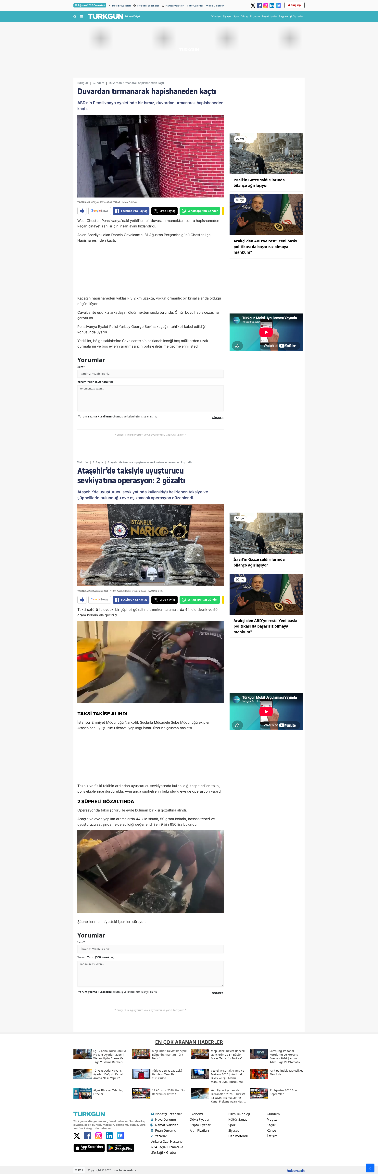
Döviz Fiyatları (200, 1119)
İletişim (272, 1136)
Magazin (273, 1119)
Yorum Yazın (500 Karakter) (95, 382)
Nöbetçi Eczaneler (148, 6)
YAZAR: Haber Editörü (125, 202)
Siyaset (233, 1130)
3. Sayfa (98, 462)
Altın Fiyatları (199, 1130)
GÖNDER (217, 418)
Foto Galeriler (195, 6)
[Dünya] (266, 153)
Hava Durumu (165, 1119)
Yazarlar (161, 1136)
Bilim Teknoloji (239, 1114)
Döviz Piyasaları (121, 6)
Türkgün (82, 83)
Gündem (98, 83)
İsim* (81, 367)
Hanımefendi (238, 1136)
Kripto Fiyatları (200, 1125)
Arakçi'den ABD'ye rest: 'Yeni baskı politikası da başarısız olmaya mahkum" (265, 246)
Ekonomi (196, 1114)
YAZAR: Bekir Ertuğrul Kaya (131, 590)
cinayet (94, 226)
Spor (231, 1125)
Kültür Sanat (237, 1119)
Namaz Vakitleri (175, 6)
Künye (271, 1130)
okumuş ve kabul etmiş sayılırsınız (118, 416)
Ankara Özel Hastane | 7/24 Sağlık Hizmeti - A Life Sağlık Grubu (167, 1147)
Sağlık (271, 1125)
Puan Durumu (165, 1130)
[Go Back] (370, 1168)
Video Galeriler (215, 6)
